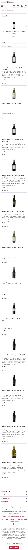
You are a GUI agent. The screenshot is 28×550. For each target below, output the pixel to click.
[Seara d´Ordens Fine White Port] (14, 93)
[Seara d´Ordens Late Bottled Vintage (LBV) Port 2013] (14, 24)
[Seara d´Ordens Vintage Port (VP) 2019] (14, 201)
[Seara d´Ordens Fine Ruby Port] (14, 273)
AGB (19, 519)
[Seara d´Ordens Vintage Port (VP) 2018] (14, 416)
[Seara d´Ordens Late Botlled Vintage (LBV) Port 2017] (14, 165)
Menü (5, 6)
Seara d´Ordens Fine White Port (11, 104)
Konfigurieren (14, 547)
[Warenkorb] (25, 5)
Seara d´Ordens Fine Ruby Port (11, 283)
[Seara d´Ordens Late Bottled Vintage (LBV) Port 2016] (14, 129)
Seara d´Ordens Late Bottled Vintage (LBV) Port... (14, 32)
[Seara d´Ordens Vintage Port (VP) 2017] (14, 380)
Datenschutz (13, 519)
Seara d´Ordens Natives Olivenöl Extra (13, 462)
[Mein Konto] (21, 5)
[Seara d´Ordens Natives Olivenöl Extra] (14, 452)
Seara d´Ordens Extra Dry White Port (13, 247)
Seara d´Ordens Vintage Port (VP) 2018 (13, 426)
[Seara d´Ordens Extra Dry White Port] (14, 237)
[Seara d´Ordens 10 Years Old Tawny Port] (14, 309)
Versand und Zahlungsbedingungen (16, 516)
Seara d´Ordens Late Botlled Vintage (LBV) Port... (13, 68)
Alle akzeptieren (17, 543)
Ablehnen (8, 543)
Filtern (5, 43)
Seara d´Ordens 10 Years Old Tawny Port (13, 319)
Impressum (24, 519)
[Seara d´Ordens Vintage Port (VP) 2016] (14, 344)
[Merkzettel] (17, 5)
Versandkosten (5, 507)
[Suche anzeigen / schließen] (14, 5)
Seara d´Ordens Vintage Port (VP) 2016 (13, 355)
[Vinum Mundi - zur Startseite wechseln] (7, 2)
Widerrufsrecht (4, 519)
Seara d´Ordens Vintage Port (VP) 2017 (13, 390)
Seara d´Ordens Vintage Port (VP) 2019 (13, 211)
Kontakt (4, 516)
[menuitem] (4, 5)
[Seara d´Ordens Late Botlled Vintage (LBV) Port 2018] (14, 57)
